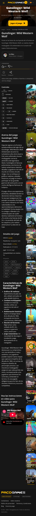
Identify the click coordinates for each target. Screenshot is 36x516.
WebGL (6, 273)
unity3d (15, 270)
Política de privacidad (7, 503)
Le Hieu (14, 244)
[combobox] (28, 2)
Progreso (14, 273)
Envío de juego (10, 506)
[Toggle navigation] (4, 3)
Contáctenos (5, 501)
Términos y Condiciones (23, 503)
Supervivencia (8, 267)
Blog (2, 506)
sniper (6, 276)
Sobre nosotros (15, 501)
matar (6, 264)
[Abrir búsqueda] (25, 2)
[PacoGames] (13, 493)
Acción (10, 238)
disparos (18, 267)
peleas (6, 261)
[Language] (32, 2)
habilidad (7, 270)
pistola (13, 261)
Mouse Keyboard (15, 264)
